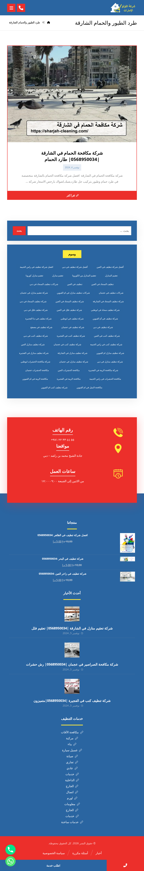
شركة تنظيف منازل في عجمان (73, 361)
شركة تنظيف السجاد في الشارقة (108, 301)
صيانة (69, 756)
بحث (19, 230)
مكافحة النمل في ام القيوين (89, 387)
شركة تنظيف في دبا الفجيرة (38, 318)
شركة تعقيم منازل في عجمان (34, 292)
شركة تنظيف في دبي (103, 327)
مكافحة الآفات (70, 732)
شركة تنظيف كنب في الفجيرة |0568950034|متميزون (72, 700)
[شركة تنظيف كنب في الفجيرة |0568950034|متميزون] (72, 686)
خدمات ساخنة (70, 822)
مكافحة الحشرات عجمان (37, 370)
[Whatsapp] (10, 861)
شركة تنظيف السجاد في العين (70, 301)
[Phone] (10, 850)
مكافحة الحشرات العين (69, 370)
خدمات (69, 774)
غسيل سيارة (69, 750)
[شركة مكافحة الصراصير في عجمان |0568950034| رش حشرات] (72, 650)
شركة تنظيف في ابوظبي (72, 318)
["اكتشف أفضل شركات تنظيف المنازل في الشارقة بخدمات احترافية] (124, 8)
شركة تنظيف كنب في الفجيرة (71, 335)
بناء (70, 744)
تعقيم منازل (57, 275)
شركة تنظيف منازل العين (33, 344)
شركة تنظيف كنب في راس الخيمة (106, 344)
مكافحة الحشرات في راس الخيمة (105, 378)
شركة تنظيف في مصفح (41, 327)
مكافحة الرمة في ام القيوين (35, 378)
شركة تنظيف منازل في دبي (110, 361)
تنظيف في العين (74, 284)
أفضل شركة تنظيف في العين (110, 267)
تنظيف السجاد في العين (102, 284)
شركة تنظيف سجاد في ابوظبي (105, 310)
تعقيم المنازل (111, 275)
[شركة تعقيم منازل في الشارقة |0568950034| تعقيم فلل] (72, 613)
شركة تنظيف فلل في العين (69, 310)
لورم (70, 798)
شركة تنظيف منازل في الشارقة (72, 353)
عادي (70, 768)
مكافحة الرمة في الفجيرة (68, 378)
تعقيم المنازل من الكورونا (84, 275)
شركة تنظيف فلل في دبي (36, 310)
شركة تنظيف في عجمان (72, 327)
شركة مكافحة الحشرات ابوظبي (35, 361)
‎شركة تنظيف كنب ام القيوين (54, 387)
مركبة (70, 738)
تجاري (70, 762)
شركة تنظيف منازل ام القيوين (110, 353)
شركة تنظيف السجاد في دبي (33, 301)
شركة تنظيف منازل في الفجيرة (34, 353)
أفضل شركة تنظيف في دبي (75, 267)
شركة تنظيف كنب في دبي (35, 335)
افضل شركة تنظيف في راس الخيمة (36, 267)
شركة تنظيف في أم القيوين (105, 318)
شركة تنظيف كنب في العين (107, 335)
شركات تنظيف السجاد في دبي (44, 284)
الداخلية (69, 780)
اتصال (70, 792)
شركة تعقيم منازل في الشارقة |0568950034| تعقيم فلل (72, 628)
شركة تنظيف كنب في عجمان (67, 344)
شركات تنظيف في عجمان (111, 292)
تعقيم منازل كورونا (34, 275)
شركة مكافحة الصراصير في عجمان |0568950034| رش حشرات (72, 664)
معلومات (69, 804)
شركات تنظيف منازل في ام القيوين (73, 292)
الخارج (70, 786)
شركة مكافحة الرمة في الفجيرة (103, 370)
